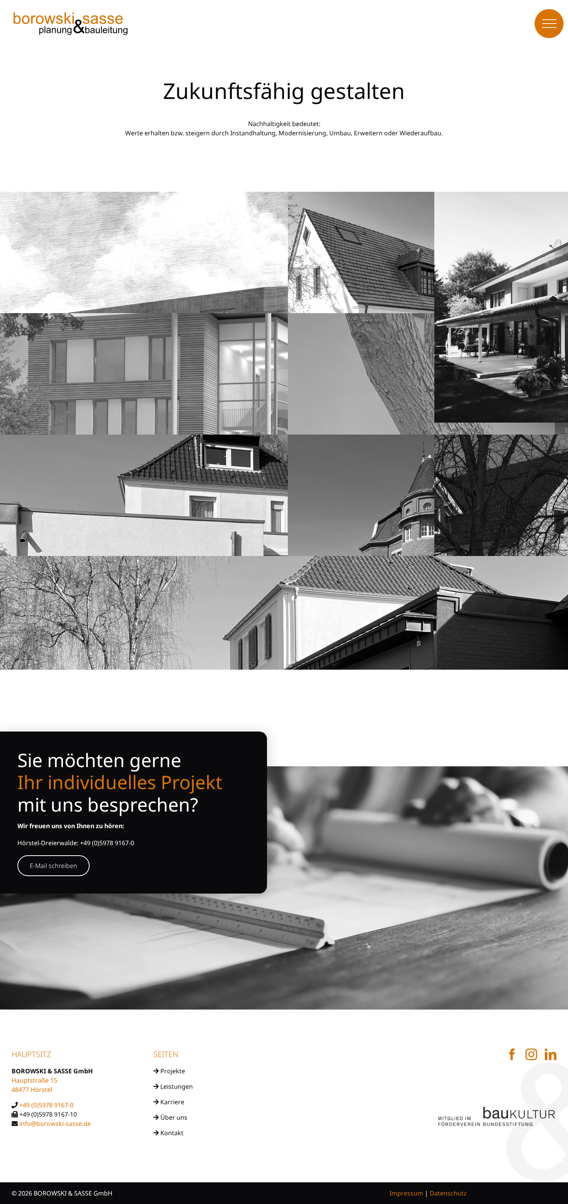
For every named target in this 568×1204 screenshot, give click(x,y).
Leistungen (176, 1086)
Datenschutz (448, 1193)
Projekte (172, 1071)
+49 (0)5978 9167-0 (46, 1105)
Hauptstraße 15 (34, 1080)
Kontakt (171, 1133)
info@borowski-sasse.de (55, 1123)
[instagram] (531, 1054)
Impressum (406, 1193)
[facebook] (512, 1054)
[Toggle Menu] (549, 23)
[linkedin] (550, 1054)
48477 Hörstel (32, 1089)
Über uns (173, 1117)
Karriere (171, 1102)
